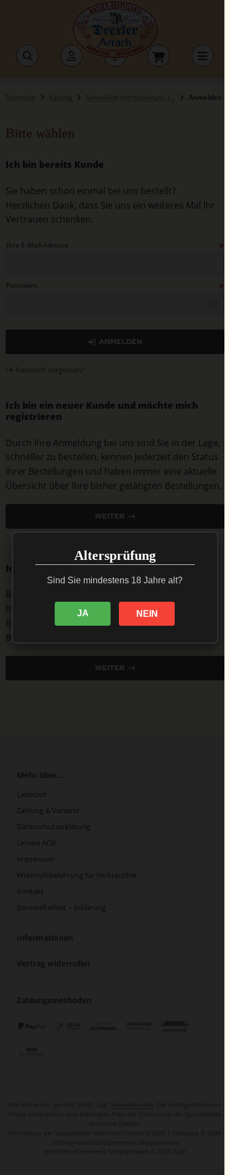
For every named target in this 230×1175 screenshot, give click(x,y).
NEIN (147, 613)
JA (83, 613)
